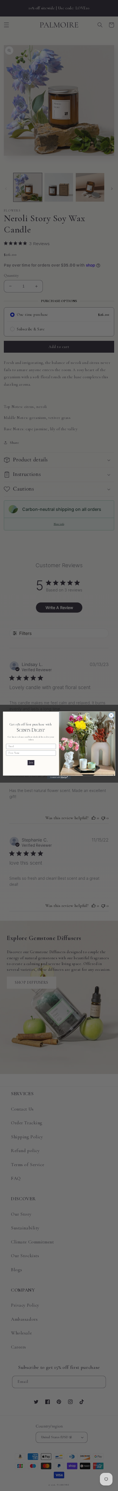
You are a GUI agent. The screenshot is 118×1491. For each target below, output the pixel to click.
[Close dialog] (111, 715)
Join (31, 762)
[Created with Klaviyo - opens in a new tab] (59, 777)
